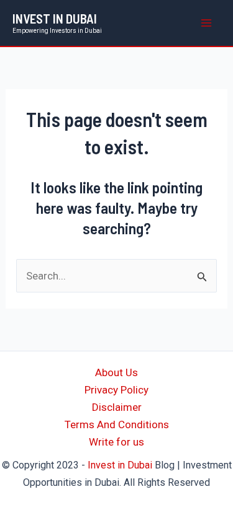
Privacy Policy (116, 390)
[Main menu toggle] (207, 23)
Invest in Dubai (120, 465)
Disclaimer (117, 407)
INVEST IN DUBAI (54, 18)
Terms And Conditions (117, 424)
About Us (116, 372)
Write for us (116, 442)
